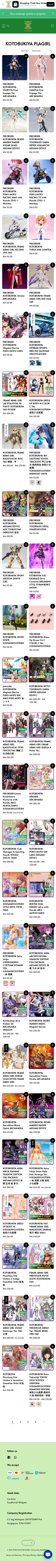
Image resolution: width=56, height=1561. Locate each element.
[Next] (43, 1422)
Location (11, 1499)
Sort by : (25, 50)
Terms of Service (14, 1555)
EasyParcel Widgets (17, 1502)
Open (50, 4)
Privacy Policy (29, 1555)
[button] (3, 26)
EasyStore (44, 1549)
